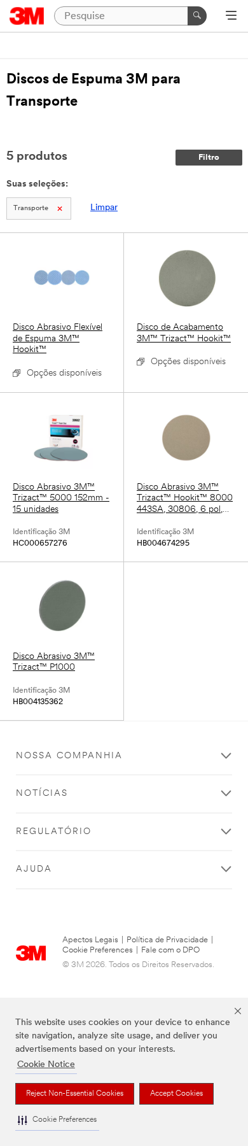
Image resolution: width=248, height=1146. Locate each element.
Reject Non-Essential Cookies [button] (74, 1094)
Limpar (104, 208)
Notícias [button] (42, 793)
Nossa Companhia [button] (69, 756)
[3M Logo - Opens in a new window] (27, 15)
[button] (57, 1120)
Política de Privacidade (167, 940)
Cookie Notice (46, 1065)
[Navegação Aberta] (231, 16)
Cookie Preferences (97, 950)
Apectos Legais (90, 940)
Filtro (208, 157)
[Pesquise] (197, 15)
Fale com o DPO (170, 950)
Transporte (30, 208)
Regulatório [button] (54, 832)
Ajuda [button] (34, 869)
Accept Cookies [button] (176, 1094)
